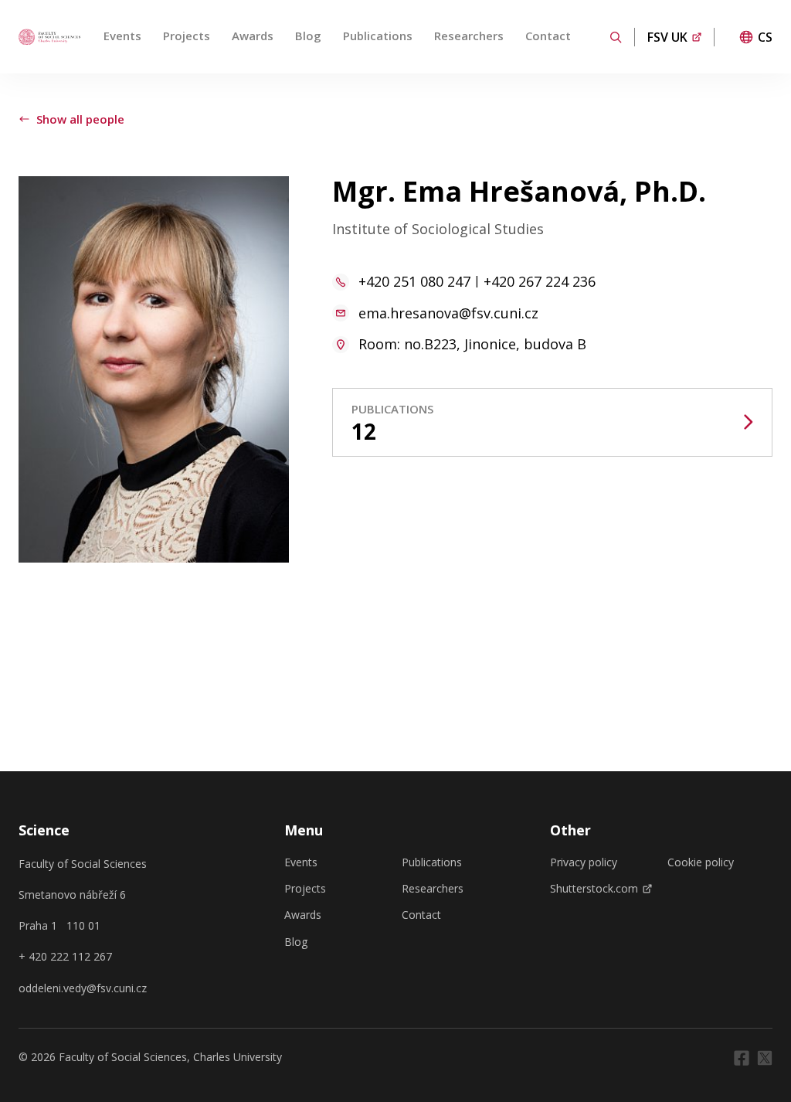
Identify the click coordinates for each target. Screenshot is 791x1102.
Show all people (80, 119)
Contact (548, 35)
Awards (252, 35)
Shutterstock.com (594, 889)
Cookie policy (700, 862)
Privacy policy (583, 862)
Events (122, 35)
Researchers (469, 35)
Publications (377, 35)
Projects (186, 35)
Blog (308, 35)
